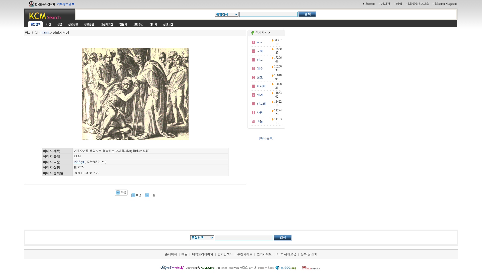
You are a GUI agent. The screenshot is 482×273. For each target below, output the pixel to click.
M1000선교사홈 (418, 4)
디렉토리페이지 (202, 254)
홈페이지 (171, 254)
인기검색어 (225, 254)
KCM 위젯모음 (286, 254)
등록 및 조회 (309, 254)
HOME (44, 33)
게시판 (385, 4)
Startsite (370, 4)
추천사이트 (244, 254)
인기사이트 (264, 254)
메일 (399, 4)
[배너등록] (266, 138)
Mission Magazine (446, 4)
